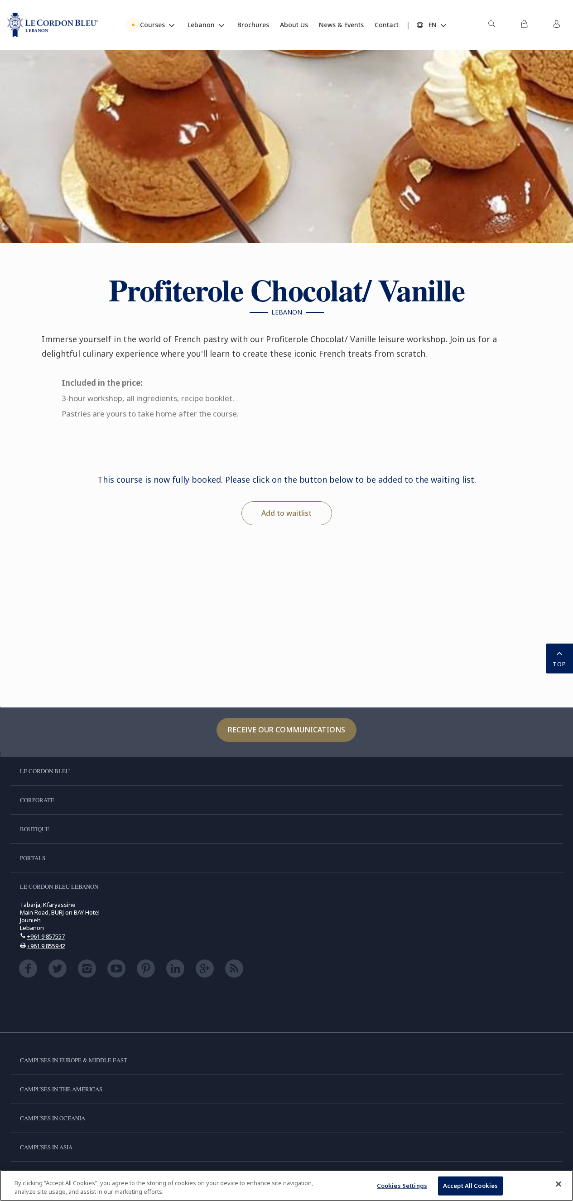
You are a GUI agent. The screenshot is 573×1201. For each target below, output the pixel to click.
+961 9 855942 (46, 946)
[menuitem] (491, 25)
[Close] (558, 1184)
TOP (559, 664)
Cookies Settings (402, 1186)
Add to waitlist (286, 513)
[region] (286, 1185)
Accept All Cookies (470, 1186)
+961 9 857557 (46, 936)
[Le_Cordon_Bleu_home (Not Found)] (52, 25)
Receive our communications (286, 730)
